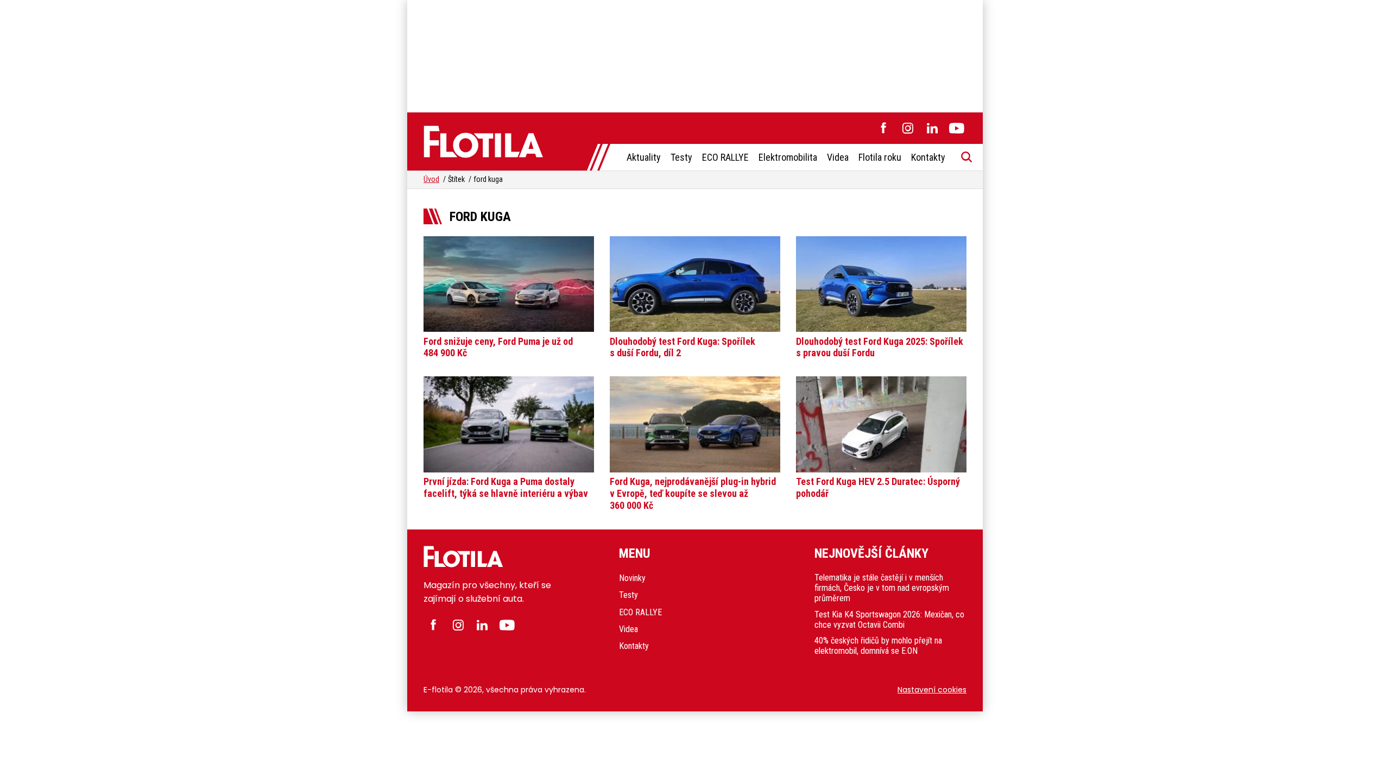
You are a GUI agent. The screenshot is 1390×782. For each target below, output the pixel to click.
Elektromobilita (788, 157)
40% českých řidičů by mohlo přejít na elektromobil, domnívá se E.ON (878, 645)
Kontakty (928, 157)
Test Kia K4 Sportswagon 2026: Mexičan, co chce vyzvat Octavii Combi (889, 619)
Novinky (632, 578)
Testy (681, 157)
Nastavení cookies (932, 689)
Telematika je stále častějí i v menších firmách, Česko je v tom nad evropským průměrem (881, 587)
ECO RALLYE (725, 157)
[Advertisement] (695, 54)
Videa (838, 157)
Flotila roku (879, 157)
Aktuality (644, 157)
